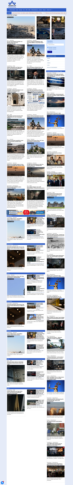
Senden (49, 51)
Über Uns (49, 9)
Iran (24, 9)
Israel (17, 9)
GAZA (48, 65)
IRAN (48, 60)
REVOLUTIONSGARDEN (52, 67)
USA (26, 9)
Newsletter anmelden (52, 47)
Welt (29, 9)
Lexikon (40, 9)
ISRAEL (48, 58)
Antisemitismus (34, 9)
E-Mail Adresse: (50, 42)
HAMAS (48, 62)
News (44, 9)
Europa (20, 9)
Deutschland (12, 9)
